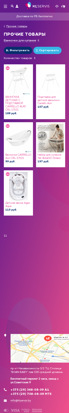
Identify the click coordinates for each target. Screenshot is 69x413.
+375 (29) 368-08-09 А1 (30, 389)
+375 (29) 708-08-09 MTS (31, 393)
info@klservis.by (21, 400)
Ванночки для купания (20, 40)
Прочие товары (16, 26)
